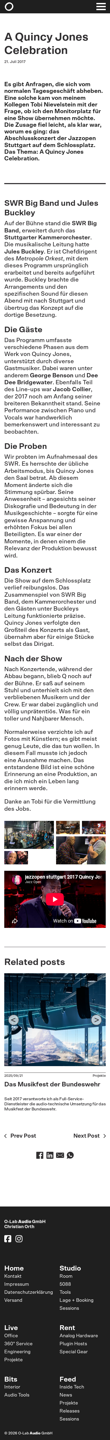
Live (11, 1328)
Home (14, 1268)
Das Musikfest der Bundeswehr (52, 1084)
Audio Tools (16, 1395)
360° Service (18, 1344)
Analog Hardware (79, 1336)
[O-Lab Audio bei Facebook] (7, 1239)
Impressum (16, 1284)
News (66, 1395)
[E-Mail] (60, 1155)
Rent (67, 1328)
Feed (68, 1379)
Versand (13, 1300)
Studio (70, 1268)
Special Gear (74, 1352)
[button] (13, 1020)
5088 (65, 1284)
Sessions (69, 1308)
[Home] (9, 6)
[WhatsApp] (70, 1155)
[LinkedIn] (50, 1155)
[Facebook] (40, 1155)
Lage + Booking (77, 1300)
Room (66, 1276)
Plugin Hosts (73, 1344)
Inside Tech (72, 1387)
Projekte (99, 1076)
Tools (65, 1292)
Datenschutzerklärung (28, 1292)
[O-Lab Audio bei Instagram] (18, 1239)
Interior (12, 1387)
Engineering (17, 1352)
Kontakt (13, 1276)
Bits (10, 1379)
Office (11, 1336)
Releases (70, 1411)
